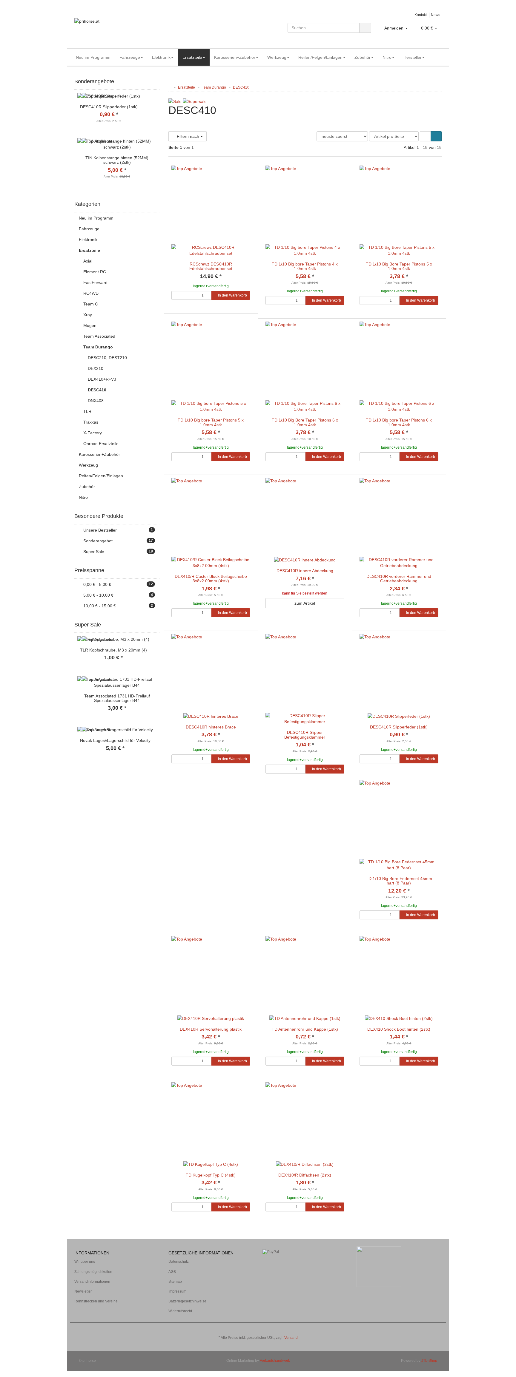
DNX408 (96, 400)
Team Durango (98, 347)
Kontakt (420, 15)
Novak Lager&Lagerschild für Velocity (115, 740)
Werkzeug (276, 57)
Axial (87, 261)
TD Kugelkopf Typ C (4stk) (211, 1175)
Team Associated (99, 336)
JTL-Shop (429, 1361)
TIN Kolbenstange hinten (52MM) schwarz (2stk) (116, 160)
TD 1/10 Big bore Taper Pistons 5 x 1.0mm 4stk (211, 422)
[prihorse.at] (132, 27)
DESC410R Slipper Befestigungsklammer (304, 734)
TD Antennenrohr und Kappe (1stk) (305, 1029)
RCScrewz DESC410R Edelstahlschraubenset (210, 266)
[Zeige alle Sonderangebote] (157, 82)
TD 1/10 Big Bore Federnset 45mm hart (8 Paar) (399, 880)
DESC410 (97, 390)
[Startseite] (169, 87)
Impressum (177, 1291)
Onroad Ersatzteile (101, 443)
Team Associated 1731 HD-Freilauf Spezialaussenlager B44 (117, 698)
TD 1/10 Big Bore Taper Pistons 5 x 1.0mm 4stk (399, 266)
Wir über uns (84, 1261)
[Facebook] (429, 1328)
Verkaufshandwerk (275, 1361)
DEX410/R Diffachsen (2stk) (304, 1175)
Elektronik (161, 57)
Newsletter (83, 1291)
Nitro (387, 57)
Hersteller (412, 57)
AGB (172, 1272)
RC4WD (91, 293)
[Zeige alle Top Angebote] (157, 625)
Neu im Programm (93, 57)
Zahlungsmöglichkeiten (93, 1272)
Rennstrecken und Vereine (96, 1301)
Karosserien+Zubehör (234, 57)
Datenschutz (178, 1261)
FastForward (95, 282)
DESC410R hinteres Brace (211, 727)
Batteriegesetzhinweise (187, 1301)
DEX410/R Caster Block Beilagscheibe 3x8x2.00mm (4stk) (211, 578)
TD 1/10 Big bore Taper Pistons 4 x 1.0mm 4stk (305, 266)
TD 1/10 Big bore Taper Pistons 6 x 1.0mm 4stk (399, 422)
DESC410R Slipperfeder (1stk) (399, 727)
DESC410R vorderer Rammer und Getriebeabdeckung (398, 578)
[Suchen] (365, 27)
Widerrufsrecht (180, 1311)
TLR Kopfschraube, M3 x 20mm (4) (113, 650)
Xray (87, 314)
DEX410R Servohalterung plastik (211, 1029)
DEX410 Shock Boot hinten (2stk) (398, 1029)
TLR (87, 411)
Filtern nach (188, 136)
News (435, 15)
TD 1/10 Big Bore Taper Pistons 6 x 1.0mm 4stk (305, 422)
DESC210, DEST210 (107, 357)
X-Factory (92, 432)
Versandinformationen (92, 1281)
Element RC (94, 271)
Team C (90, 304)
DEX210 (95, 368)
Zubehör (362, 57)
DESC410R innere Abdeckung (305, 570)
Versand (291, 1338)
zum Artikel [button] (304, 603)
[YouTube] (438, 1328)
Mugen (89, 325)
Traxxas (90, 422)
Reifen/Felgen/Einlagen (320, 57)
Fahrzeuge (129, 57)
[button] (425, 136)
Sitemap (175, 1281)
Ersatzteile (192, 57)
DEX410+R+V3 (102, 379)
